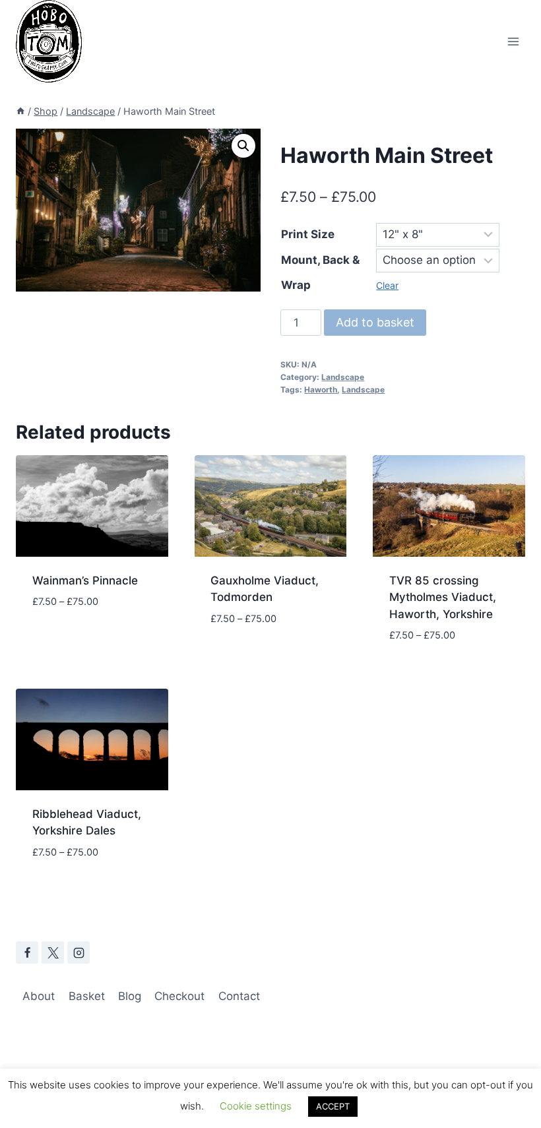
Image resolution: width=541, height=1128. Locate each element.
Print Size (307, 234)
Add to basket (375, 322)
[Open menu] (513, 41)
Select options (74, 641)
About (38, 996)
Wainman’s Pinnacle (85, 580)
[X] (53, 952)
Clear (387, 285)
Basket (87, 996)
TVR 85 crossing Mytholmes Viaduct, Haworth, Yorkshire (442, 597)
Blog (129, 996)
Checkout (179, 996)
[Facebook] (27, 952)
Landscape (342, 377)
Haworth (320, 389)
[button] (243, 146)
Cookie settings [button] (256, 1106)
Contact (239, 996)
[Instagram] (78, 952)
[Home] (20, 111)
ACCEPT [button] (333, 1106)
